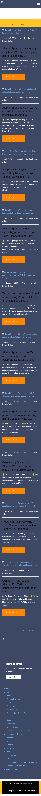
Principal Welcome (14, 699)
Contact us (11, 706)
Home (6, 689)
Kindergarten (12, 720)
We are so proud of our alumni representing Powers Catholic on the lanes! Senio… (20, 297)
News (9, 759)
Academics (8, 717)
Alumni (22, 38)
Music (9, 741)
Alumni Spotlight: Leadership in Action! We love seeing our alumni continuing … (19, 52)
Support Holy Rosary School (18, 713)
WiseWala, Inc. (28, 784)
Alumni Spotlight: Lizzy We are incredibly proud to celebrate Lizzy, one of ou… (19, 356)
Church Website (10, 769)
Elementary (11, 724)
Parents (7, 752)
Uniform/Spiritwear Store (16, 766)
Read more (11, 77)
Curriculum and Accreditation (18, 731)
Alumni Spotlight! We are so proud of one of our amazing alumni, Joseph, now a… (19, 415)
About (6, 692)
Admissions (9, 748)
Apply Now (13, 677)
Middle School (12, 727)
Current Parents (13, 755)
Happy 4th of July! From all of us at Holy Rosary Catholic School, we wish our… (20, 173)
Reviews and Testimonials (17, 710)
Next (31, 631)
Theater (10, 745)
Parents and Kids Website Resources (22, 762)
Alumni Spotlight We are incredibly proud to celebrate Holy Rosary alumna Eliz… (19, 232)
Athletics (10, 738)
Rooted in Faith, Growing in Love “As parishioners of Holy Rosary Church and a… (20, 525)
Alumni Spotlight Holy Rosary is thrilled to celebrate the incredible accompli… (19, 111)
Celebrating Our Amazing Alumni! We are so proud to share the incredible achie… (19, 466)
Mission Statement (14, 703)
